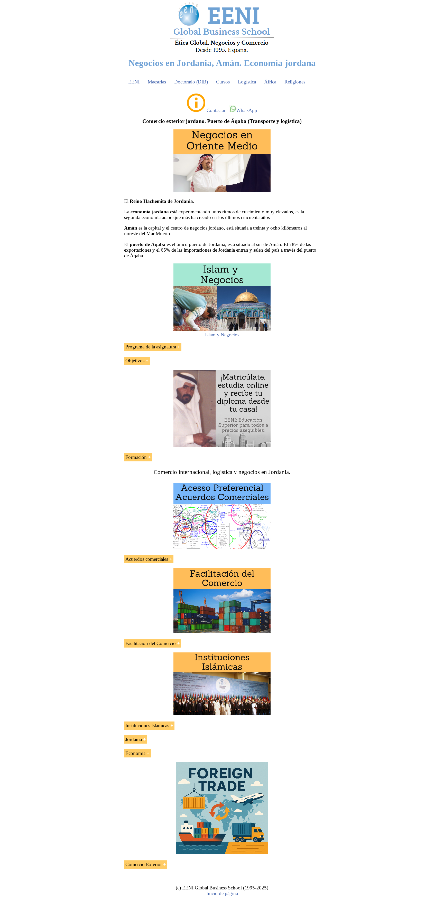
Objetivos (134, 360)
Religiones (294, 81)
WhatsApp (246, 110)
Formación (136, 457)
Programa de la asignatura (150, 346)
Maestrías (157, 81)
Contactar (216, 110)
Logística (247, 81)
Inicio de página (222, 893)
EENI (134, 81)
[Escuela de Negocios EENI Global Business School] (222, 52)
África (270, 81)
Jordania (133, 739)
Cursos (223, 81)
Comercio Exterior (143, 864)
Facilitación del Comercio (150, 643)
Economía (135, 753)
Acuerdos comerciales (146, 559)
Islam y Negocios (222, 334)
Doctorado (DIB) (191, 81)
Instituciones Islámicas (147, 725)
